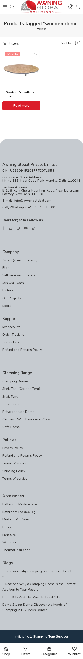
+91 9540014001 (41, 207)
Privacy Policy (12, 448)
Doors (7, 527)
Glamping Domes (15, 381)
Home (41, 29)
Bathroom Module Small (20, 504)
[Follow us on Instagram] (18, 228)
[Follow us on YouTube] (26, 228)
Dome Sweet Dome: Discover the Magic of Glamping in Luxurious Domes (34, 607)
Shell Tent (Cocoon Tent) (21, 388)
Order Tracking (13, 334)
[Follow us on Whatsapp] (33, 228)
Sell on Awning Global (19, 275)
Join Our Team (13, 282)
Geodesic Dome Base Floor (20, 94)
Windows (9, 542)
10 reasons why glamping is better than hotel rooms (36, 574)
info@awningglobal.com (32, 200)
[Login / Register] (71, 7)
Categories (49, 654)
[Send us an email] (10, 228)
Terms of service (14, 463)
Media (6, 305)
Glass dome (11, 404)
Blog (5, 267)
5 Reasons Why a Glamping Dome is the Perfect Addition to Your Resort (38, 586)
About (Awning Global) (19, 260)
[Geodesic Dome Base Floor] (21, 69)
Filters (13, 43)
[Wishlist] (35, 54)
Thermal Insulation (16, 550)
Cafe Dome (11, 426)
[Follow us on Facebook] (3, 228)
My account (11, 327)
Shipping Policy (13, 471)
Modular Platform (15, 519)
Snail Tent (9, 396)
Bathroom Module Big (19, 511)
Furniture (9, 534)
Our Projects (11, 298)
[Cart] (78, 7)
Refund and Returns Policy (22, 349)
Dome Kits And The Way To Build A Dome (34, 597)
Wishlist (74, 654)
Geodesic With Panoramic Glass (26, 419)
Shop (6, 654)
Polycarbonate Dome (18, 411)
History (7, 290)
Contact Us (10, 342)
